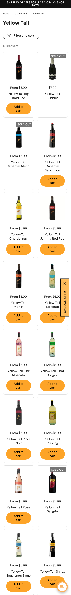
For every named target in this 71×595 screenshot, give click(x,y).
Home (6, 13)
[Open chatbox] (62, 586)
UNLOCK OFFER (64, 300)
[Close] (64, 283)
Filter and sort (24, 35)
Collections (21, 13)
